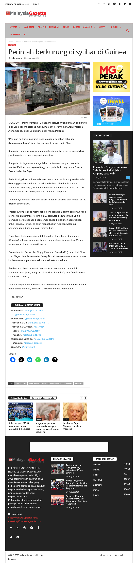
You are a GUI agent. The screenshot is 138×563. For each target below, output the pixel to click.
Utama (13, 27)
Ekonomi (54, 27)
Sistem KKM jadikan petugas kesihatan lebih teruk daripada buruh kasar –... (118, 232)
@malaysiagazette (25, 314)
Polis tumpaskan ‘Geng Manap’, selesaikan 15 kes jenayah (74, 469)
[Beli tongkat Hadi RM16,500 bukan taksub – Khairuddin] (100, 247)
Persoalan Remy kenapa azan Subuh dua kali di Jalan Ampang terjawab (111, 170)
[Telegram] (114, 4)
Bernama (17, 58)
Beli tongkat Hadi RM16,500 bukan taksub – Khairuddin (118, 246)
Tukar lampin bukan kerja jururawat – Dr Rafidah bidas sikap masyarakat (118, 216)
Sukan (76, 27)
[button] (127, 31)
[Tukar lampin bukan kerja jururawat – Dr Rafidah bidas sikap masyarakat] (100, 216)
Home (10, 41)
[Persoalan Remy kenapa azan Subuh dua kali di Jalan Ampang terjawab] (111, 152)
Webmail (119, 555)
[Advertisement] (48, 373)
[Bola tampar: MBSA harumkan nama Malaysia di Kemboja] (20, 412)
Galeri (114, 27)
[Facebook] (99, 4)
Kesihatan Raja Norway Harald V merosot (72, 426)
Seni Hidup (98, 162)
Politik (42, 27)
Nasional (29, 27)
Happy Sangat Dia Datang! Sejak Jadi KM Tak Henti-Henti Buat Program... (76, 484)
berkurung (34, 383)
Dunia (66, 27)
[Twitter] (125, 4)
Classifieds (16, 34)
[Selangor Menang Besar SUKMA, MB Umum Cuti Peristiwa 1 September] (57, 500)
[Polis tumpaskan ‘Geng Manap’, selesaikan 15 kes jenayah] (57, 469)
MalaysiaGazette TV (38, 322)
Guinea (44, 383)
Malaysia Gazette (34, 310)
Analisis (87, 27)
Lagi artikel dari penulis (43, 398)
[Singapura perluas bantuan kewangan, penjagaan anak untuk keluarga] (48, 412)
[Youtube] (130, 4)
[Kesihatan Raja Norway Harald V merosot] (75, 412)
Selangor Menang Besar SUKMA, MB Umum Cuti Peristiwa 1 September (76, 500)
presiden (78, 383)
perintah (68, 383)
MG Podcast (28, 347)
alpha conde (20, 383)
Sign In (36, 4)
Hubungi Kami (105, 555)
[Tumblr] (120, 4)
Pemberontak (56, 383)
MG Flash (39, 326)
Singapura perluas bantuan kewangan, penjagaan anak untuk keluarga (47, 427)
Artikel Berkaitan (19, 398)
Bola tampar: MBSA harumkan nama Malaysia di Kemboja (19, 426)
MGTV (102, 27)
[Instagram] (104, 4)
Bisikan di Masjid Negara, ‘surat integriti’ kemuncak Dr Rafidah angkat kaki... (118, 199)
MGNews (97, 480)
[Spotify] (109, 4)
